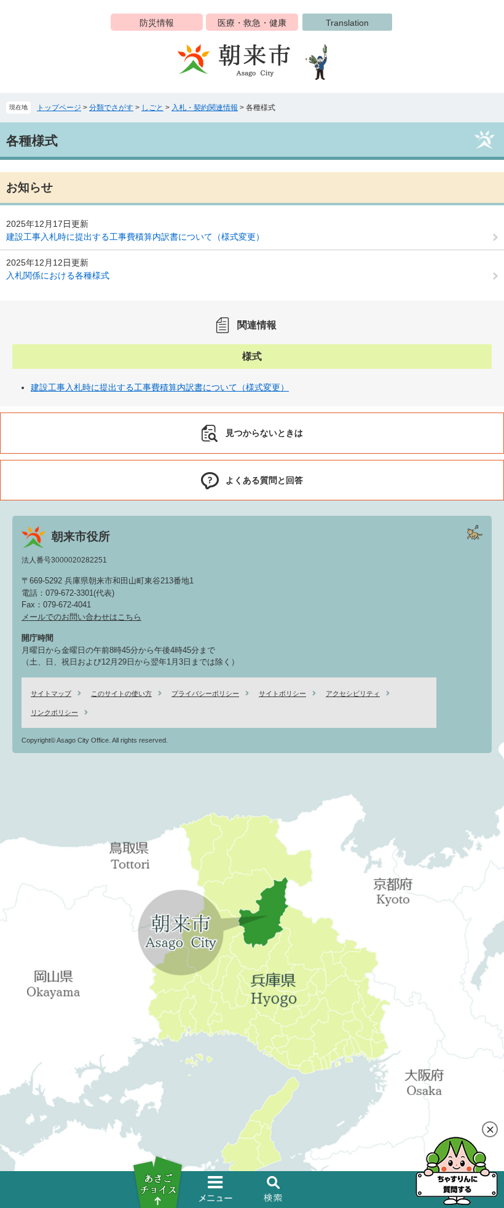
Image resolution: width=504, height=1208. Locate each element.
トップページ (59, 107)
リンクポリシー (54, 712)
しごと (152, 107)
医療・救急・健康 (252, 23)
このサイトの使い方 (121, 693)
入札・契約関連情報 (204, 107)
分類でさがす (111, 107)
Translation (347, 23)
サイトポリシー (282, 693)
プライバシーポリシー (205, 693)
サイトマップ (51, 693)
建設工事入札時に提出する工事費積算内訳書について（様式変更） (135, 237)
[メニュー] (216, 1189)
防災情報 (157, 23)
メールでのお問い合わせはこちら (81, 617)
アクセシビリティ (353, 693)
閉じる (490, 1129)
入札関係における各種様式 (57, 275)
